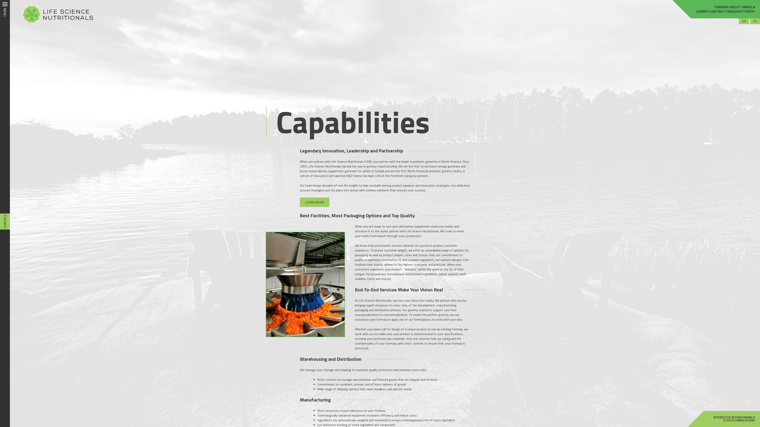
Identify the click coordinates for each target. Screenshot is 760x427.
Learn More (314, 202)
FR (755, 21)
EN (744, 21)
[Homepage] (56, 22)
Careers (5, 221)
